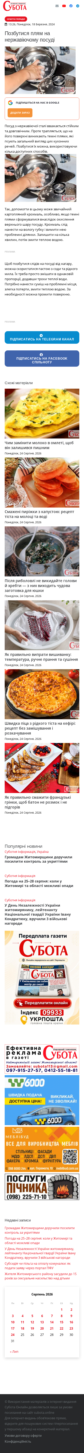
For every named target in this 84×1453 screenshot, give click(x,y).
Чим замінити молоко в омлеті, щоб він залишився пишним (39, 445)
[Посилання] (15, 6)
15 (61, 1322)
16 (71, 1322)
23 (71, 1328)
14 (52, 1322)
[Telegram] (78, 6)
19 (32, 1328)
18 (22, 1328)
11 (22, 1322)
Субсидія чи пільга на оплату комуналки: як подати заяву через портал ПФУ (38, 1265)
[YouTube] (64, 6)
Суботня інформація (20, 852)
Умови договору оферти (23, 1435)
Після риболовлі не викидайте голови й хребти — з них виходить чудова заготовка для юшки (41, 585)
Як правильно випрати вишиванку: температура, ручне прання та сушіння (41, 657)
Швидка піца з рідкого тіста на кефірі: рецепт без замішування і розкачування (40, 728)
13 (42, 1322)
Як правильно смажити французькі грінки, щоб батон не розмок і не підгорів (38, 802)
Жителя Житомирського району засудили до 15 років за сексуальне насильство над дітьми (41, 1276)
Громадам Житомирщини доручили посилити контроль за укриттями (38, 859)
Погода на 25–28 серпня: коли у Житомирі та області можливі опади (39, 883)
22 (61, 1328)
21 (52, 1328)
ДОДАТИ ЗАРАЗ (20, 112)
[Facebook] (71, 6)
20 (42, 1328)
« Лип (14, 1351)
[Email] (57, 6)
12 (32, 1322)
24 (12, 1335)
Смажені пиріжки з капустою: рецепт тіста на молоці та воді (39, 514)
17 (12, 1328)
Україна (43, 852)
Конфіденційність (18, 1441)
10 (12, 1322)
